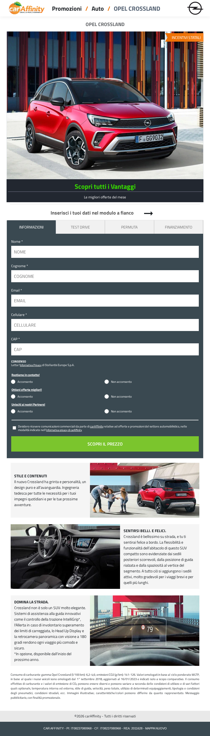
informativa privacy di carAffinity (64, 430)
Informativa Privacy (31, 365)
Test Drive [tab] (80, 227)
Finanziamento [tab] (178, 227)
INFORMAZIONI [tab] (31, 227)
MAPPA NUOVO (156, 728)
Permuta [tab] (129, 227)
